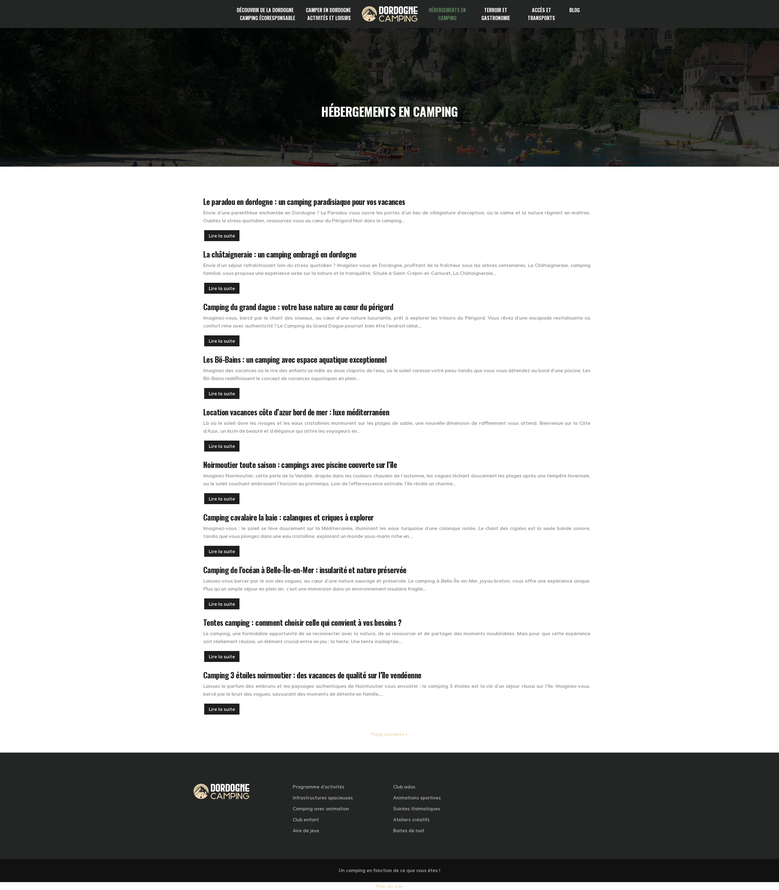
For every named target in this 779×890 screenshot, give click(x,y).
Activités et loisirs (329, 18)
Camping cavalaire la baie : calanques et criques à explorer (288, 517)
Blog (574, 10)
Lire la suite (222, 236)
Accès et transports (541, 14)
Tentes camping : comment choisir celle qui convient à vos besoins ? (302, 622)
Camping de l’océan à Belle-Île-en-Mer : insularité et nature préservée (304, 569)
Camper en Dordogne (328, 10)
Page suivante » (389, 734)
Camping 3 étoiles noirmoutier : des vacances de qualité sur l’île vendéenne (312, 674)
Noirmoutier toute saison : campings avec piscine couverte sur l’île (300, 464)
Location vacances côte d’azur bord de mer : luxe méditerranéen (296, 411)
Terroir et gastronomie (495, 14)
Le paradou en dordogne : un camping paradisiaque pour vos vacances (304, 201)
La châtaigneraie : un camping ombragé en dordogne (280, 254)
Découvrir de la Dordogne (265, 10)
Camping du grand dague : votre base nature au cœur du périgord (298, 306)
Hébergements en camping (447, 14)
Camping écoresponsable (267, 18)
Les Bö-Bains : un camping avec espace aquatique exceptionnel (294, 359)
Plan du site (389, 886)
